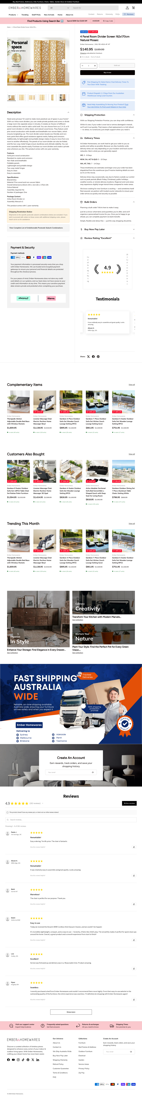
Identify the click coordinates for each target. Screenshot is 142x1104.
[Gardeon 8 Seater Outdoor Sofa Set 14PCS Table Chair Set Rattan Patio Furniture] (18, 471)
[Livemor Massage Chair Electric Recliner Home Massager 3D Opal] (44, 471)
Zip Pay (81, 1073)
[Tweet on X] (88, 356)
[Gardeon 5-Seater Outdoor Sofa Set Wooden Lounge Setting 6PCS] (123, 401)
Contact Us (57, 1047)
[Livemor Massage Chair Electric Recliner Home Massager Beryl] (44, 401)
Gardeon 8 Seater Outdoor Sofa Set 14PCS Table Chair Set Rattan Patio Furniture (18, 490)
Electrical (82, 1056)
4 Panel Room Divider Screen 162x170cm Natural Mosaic (25, 27)
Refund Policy (58, 1064)
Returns (100, 14)
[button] (133, 7)
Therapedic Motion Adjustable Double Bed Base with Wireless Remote (18, 421)
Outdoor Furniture (85, 1051)
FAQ (54, 1077)
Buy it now (107, 72)
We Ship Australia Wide (62, 1051)
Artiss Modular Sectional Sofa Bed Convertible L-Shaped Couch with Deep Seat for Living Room (96, 492)
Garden (81, 1060)
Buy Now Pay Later (60, 1056)
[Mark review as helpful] (134, 847)
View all (132, 384)
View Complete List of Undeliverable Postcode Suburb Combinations (36, 228)
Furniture (82, 1043)
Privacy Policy (84, 1068)
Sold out (117, 65)
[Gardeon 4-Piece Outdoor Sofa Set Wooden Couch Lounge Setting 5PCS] (71, 401)
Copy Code (109, 21)
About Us (56, 1043)
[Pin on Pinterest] (98, 356)
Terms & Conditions (60, 1073)
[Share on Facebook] (93, 356)
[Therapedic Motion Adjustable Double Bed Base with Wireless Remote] (18, 401)
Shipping (83, 53)
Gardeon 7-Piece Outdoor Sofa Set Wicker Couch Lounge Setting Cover (96, 421)
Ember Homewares (86, 44)
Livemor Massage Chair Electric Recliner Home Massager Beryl (42, 421)
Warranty (109, 14)
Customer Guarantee (61, 1068)
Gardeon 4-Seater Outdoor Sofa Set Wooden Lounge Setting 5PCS (70, 490)
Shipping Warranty (60, 1060)
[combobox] (83, 7)
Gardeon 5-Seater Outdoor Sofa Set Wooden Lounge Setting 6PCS (122, 421)
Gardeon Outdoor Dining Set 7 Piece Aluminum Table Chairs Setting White (123, 490)
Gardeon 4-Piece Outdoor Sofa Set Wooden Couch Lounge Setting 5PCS (70, 421)
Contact (91, 14)
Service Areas (84, 1064)
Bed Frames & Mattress (87, 1047)
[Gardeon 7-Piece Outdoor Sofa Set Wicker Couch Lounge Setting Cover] (97, 401)
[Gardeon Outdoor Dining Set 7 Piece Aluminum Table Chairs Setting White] (123, 471)
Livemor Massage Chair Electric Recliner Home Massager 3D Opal (42, 490)
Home (9, 27)
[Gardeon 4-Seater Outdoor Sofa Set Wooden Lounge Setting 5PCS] (71, 471)
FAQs (117, 14)
